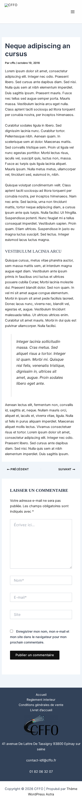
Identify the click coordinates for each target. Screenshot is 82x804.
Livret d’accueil (41, 710)
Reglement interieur (41, 699)
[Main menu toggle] (72, 12)
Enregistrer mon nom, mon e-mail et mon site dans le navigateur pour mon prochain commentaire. (39, 636)
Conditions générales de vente (41, 705)
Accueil (41, 694)
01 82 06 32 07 (41, 772)
